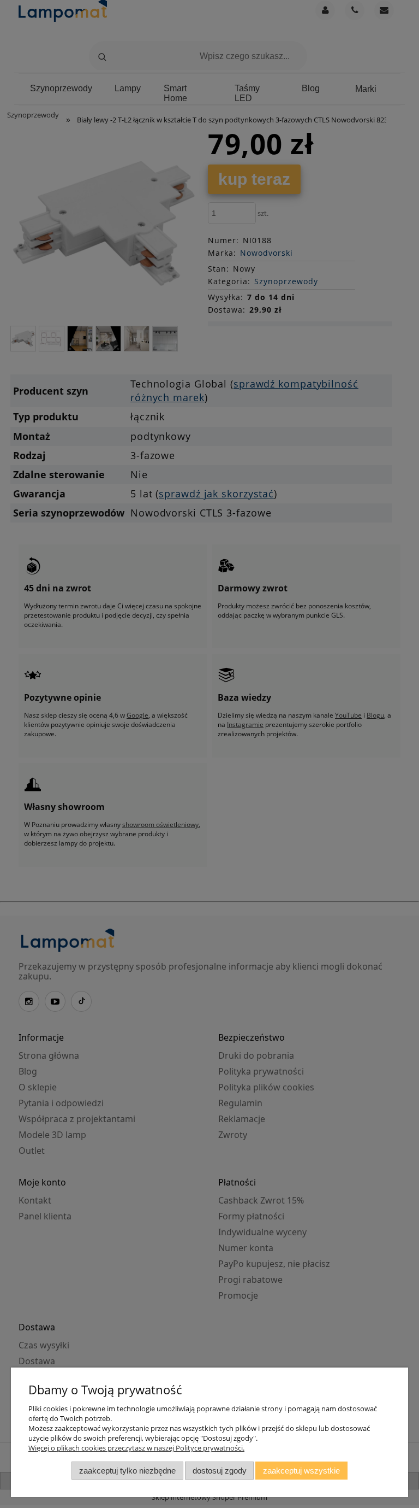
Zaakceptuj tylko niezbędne (127, 1470)
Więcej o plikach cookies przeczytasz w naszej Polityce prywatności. (136, 1448)
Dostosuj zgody (220, 1470)
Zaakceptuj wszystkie (301, 1470)
